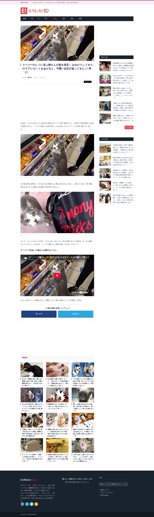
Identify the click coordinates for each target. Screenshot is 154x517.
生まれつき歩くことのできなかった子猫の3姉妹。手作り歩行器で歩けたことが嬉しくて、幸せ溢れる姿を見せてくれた (57, 2)
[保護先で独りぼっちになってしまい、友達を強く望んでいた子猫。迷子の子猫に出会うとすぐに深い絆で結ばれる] (57, 420)
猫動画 (114, 484)
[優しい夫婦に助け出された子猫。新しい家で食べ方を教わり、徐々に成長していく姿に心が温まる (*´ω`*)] (83, 395)
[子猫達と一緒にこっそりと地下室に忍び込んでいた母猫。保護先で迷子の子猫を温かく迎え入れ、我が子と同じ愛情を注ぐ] (32, 420)
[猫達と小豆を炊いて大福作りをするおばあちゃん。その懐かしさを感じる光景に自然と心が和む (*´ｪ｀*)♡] (83, 420)
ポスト (75, 314)
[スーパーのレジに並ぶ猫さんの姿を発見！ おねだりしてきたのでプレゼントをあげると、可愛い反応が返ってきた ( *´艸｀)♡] (57, 43)
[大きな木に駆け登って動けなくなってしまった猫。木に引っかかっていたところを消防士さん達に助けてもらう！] (32, 395)
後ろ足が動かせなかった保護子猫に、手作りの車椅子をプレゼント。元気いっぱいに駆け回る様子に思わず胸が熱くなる (123, 198)
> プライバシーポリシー (106, 492)
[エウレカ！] (35, 10)
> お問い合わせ (104, 495)
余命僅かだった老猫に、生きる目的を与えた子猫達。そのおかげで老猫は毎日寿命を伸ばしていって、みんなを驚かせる (123, 173)
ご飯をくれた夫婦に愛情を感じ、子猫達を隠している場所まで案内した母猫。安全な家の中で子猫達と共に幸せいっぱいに (123, 106)
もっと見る (129, 127)
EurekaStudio (32, 514)
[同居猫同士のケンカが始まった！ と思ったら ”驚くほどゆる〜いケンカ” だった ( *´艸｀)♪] (57, 395)
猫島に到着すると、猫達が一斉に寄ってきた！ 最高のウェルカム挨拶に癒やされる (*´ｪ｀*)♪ (123, 118)
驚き (64, 18)
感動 (80, 18)
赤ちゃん (121, 484)
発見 (72, 18)
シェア (39, 314)
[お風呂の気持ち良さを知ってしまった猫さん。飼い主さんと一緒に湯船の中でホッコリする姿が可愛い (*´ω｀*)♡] (57, 445)
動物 (101, 484)
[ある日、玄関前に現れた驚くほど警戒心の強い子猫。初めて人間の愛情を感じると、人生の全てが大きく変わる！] (32, 369)
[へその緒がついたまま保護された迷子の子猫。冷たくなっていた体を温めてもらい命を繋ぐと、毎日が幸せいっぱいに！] (83, 369)
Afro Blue (26, 177)
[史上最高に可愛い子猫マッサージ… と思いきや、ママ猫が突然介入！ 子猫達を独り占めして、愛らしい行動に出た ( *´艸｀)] (57, 369)
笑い (46, 18)
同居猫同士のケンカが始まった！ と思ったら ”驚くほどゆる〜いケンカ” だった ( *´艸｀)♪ (58, 406)
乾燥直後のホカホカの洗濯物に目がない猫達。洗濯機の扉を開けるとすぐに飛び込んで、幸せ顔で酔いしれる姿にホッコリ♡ (123, 66)
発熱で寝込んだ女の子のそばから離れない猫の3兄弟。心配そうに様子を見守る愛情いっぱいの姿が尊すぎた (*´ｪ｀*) (123, 161)
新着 (24, 18)
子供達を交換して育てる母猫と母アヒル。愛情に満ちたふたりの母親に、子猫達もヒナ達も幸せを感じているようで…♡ (123, 148)
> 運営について (104, 490)
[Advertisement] (57, 101)
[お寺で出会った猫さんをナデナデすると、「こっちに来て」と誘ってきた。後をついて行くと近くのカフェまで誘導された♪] (83, 445)
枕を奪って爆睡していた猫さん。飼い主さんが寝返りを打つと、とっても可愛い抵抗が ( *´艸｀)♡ (123, 186)
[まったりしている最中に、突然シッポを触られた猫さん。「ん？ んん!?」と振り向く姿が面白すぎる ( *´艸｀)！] (32, 445)
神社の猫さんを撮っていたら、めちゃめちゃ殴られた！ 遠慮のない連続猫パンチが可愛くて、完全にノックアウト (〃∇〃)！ (123, 93)
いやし (55, 18)
